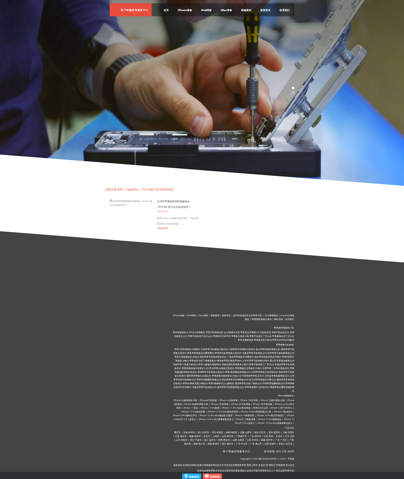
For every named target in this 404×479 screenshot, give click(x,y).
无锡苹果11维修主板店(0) (185, 364)
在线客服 (215, 476)
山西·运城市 (270, 443)
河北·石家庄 (217, 432)
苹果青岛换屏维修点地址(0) (228, 352)
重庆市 (177, 432)
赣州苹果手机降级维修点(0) (230, 387)
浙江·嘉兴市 (227, 443)
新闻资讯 (265, 10)
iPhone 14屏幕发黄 (244, 415)
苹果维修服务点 (180, 332)
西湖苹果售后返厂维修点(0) (248, 383)
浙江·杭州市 (203, 432)
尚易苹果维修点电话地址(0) (264, 371)
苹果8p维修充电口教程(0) (195, 383)
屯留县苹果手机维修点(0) (204, 387)
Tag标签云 (132, 189)
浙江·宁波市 (196, 439)
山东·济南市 (181, 439)
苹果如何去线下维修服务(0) (203, 360)
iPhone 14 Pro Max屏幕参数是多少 (216, 419)
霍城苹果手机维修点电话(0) (211, 371)
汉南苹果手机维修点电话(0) (214, 349)
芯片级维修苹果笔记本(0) (251, 375)
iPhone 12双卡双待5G (281, 407)
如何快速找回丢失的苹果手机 (247, 315)
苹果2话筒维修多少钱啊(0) (187, 349)
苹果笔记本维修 (248, 332)
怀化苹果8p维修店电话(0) (221, 368)
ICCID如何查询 (263, 332)
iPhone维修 (185, 10)
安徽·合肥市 (246, 432)
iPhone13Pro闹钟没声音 (185, 415)
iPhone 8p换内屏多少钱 (196, 404)
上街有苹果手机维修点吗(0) (255, 360)
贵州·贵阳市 (274, 432)
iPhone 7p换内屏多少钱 (273, 400)
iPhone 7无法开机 (249, 400)
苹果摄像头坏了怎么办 (283, 336)
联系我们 (285, 10)
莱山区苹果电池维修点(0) (282, 360)
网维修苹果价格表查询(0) (229, 360)
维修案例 (246, 10)
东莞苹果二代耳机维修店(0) (275, 368)
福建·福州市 (195, 436)
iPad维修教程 (271, 315)
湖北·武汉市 (260, 432)
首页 (166, 10)
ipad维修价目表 (232, 332)
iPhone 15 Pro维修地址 (269, 419)
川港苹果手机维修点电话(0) (241, 349)
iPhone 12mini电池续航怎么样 (256, 411)
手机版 (291, 458)
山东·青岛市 (227, 436)
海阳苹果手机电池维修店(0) (213, 356)
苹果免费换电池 (245, 339)
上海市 (216, 436)
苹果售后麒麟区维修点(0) (208, 379)
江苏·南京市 (181, 436)
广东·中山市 (242, 443)
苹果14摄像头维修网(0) (209, 364)
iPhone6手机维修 (208, 400)
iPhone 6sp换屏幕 (228, 400)
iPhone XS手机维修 (240, 404)
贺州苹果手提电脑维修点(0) (280, 352)
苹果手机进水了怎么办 (261, 336)
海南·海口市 (199, 443)
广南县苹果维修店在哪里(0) (240, 356)
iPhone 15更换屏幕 (245, 419)
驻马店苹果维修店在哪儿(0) (262, 379)
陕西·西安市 (224, 439)
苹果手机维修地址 (214, 332)
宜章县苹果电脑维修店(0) (277, 375)
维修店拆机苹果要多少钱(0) (235, 364)
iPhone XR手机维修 (262, 404)
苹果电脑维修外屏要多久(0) (195, 368)
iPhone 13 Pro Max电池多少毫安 (216, 415)
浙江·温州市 (210, 439)
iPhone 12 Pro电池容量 (193, 411)
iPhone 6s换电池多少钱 (185, 400)
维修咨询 (194, 476)
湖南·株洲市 (213, 443)
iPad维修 (206, 10)
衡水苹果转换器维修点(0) (268, 349)
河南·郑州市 (189, 432)
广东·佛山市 (256, 443)
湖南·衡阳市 (232, 432)
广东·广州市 (281, 439)
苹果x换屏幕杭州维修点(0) (238, 371)
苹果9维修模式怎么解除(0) (221, 383)
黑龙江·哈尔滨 (285, 443)
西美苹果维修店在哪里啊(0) (200, 352)
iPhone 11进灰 (190, 407)
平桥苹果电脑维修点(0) (273, 383)
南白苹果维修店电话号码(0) (268, 356)
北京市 (206, 436)
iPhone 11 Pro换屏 (210, 407)
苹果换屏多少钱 (261, 339)
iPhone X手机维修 (220, 404)
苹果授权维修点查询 (262, 319)
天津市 (279, 436)
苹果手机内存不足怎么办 (200, 336)
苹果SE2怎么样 (260, 407)
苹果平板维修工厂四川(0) (261, 364)
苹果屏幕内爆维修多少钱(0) (225, 375)
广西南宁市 (241, 436)
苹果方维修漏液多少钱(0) (186, 356)
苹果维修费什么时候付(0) (257, 387)
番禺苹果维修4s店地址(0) (199, 375)
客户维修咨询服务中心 (237, 451)
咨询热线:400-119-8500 (279, 451)
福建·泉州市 (267, 439)
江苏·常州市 (252, 439)
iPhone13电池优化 (283, 411)
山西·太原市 (238, 439)
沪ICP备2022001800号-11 (266, 458)
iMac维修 (226, 10)
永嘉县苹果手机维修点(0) (254, 352)
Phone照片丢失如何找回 (157, 189)
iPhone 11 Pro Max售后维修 (236, 407)
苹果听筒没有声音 (222, 336)
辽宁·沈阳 (289, 436)
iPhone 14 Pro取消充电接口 (271, 415)
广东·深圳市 (255, 436)
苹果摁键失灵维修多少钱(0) (248, 368)
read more (162, 227)
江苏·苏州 (268, 436)
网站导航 (278, 319)
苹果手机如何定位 (280, 332)
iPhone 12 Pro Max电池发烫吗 (223, 411)
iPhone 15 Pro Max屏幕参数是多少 (274, 422)
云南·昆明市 (288, 432)
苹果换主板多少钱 (240, 336)
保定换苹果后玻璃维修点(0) (235, 379)
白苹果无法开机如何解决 (282, 339)
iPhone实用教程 (197, 332)
